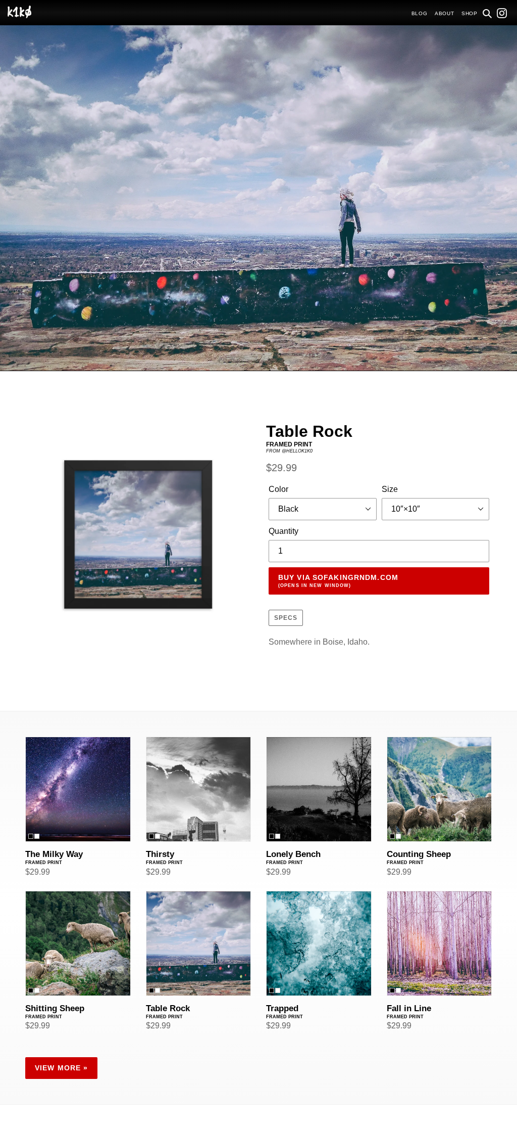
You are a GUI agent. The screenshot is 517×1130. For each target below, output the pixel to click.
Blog (419, 13)
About (444, 13)
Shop (469, 13)
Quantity (283, 531)
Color (278, 489)
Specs (285, 617)
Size (390, 489)
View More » (61, 1068)
